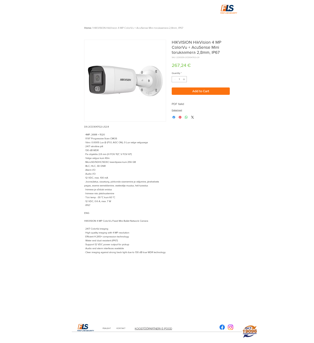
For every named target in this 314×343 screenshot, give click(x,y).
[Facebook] (222, 327)
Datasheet (177, 110)
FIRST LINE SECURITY (85, 331)
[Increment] (184, 79)
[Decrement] (174, 79)
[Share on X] (192, 117)
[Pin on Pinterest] (180, 117)
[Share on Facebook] (174, 117)
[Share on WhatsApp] (186, 117)
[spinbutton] (179, 79)
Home (87, 27)
